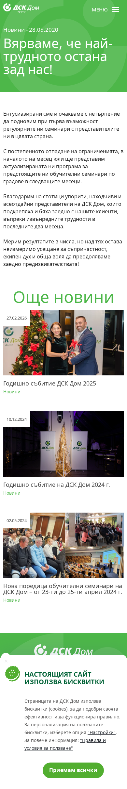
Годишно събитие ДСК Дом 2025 (49, 383)
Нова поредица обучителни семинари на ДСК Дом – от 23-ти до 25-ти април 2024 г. (62, 589)
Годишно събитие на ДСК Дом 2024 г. (56, 484)
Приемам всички (73, 770)
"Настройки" (102, 732)
